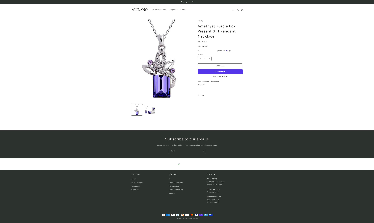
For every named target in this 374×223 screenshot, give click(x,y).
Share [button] (202, 95)
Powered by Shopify (193, 218)
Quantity (200, 54)
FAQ (170, 179)
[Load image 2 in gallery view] (149, 109)
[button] (173, 10)
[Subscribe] (203, 151)
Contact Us (135, 190)
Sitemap (172, 193)
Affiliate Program (137, 182)
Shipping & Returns (176, 182)
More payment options (220, 76)
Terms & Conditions (176, 190)
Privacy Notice (174, 186)
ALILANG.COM (183, 218)
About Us (134, 179)
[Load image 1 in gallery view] (137, 109)
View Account (135, 186)
